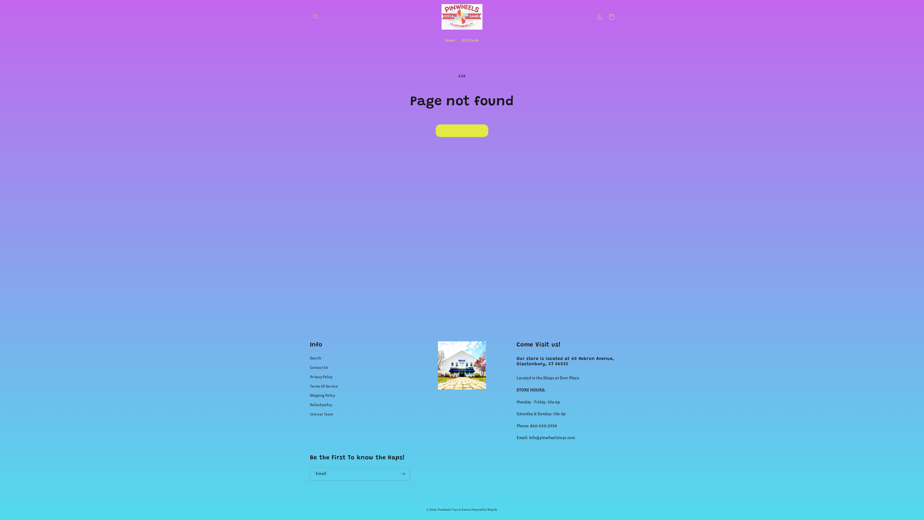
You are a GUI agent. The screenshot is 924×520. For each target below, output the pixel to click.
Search (315, 358)
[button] (316, 17)
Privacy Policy (321, 377)
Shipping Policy (322, 395)
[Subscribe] (403, 474)
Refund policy (321, 405)
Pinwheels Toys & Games (454, 510)
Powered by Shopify (484, 510)
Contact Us (319, 367)
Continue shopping (462, 130)
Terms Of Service (324, 386)
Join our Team (321, 414)
